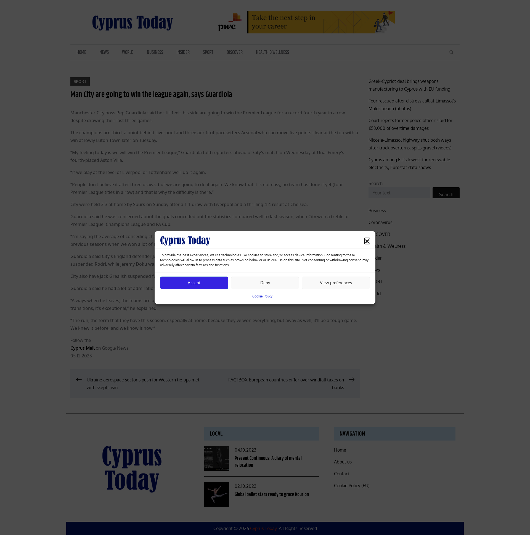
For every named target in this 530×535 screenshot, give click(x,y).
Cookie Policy (262, 296)
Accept (194, 282)
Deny (265, 282)
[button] (367, 240)
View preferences (336, 282)
